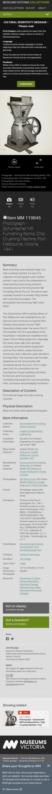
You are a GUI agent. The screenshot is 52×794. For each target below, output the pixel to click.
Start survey (12, 789)
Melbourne (32, 482)
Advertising (25, 578)
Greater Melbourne (29, 472)
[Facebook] (7, 639)
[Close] (48, 766)
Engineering (25, 434)
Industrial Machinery (29, 581)
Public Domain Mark (36, 187)
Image (23, 563)
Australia (24, 458)
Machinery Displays (29, 584)
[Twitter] (12, 639)
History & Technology (30, 555)
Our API (30, 8)
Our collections (13, 8)
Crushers (35, 578)
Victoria (34, 455)
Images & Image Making (31, 431)
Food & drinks (26, 547)
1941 (31, 458)
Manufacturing (27, 587)
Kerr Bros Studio (28, 479)
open (22, 668)
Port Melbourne (34, 469)
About (42, 8)
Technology (25, 559)
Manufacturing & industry (31, 544)
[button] (26, 14)
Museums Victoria (26, 2)
